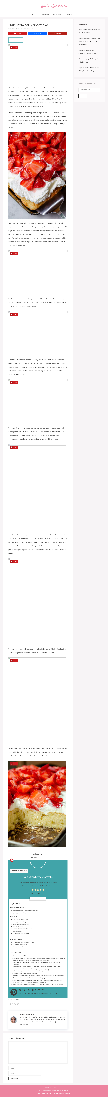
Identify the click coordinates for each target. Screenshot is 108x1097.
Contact (66, 1091)
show (25, 871)
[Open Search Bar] (77, 14)
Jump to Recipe (16, 40)
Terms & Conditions (57, 1091)
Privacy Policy (47, 1091)
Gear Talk (69, 15)
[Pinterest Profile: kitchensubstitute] (14, 992)
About (41, 1091)
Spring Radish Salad (14, 1003)
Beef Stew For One (14, 1005)
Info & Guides (57, 15)
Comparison (45, 15)
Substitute (34, 15)
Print (38, 899)
